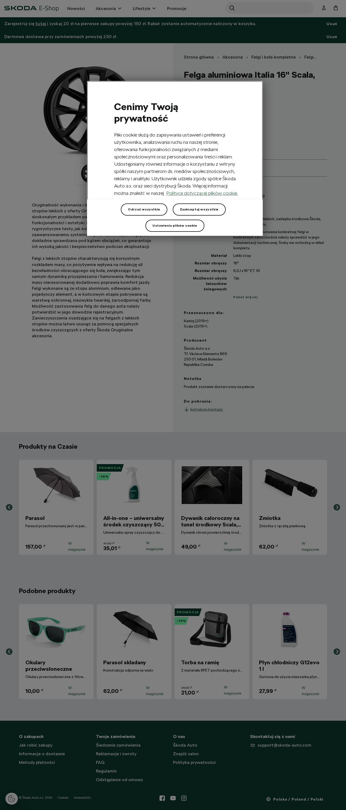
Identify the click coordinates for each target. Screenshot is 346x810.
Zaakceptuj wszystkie (199, 209)
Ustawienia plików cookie (174, 225)
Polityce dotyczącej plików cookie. (202, 193)
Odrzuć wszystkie (144, 209)
